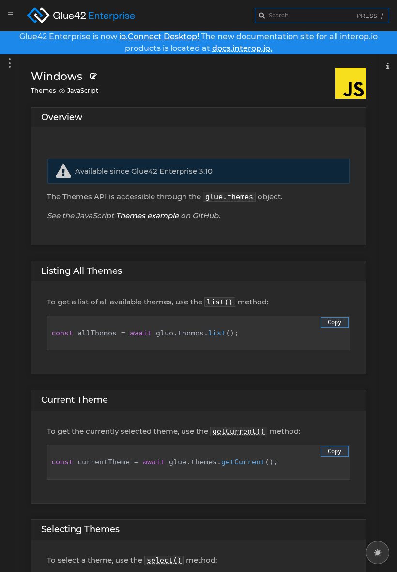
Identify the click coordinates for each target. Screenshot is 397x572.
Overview (61, 117)
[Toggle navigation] (387, 313)
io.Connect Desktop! (160, 36)
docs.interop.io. (242, 48)
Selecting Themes (80, 529)
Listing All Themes (81, 271)
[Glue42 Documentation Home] (89, 15)
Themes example (147, 215)
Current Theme (74, 400)
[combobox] (322, 15)
